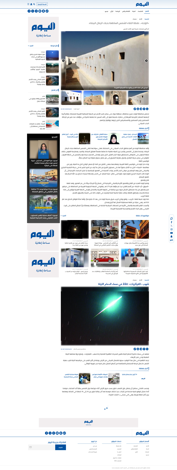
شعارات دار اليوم (117, 458)
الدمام (75, 349)
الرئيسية (147, 19)
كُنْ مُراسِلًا (118, 446)
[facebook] (29, 11)
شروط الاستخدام (93, 452)
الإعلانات (119, 455)
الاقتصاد (140, 11)
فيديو (106, 11)
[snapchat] (43, 11)
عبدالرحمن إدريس (81, 349)
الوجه (75, 109)
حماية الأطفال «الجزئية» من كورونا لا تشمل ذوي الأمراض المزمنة (99, 136)
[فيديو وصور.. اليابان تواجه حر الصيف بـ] (75, 257)
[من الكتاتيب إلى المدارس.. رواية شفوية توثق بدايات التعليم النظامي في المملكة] (105, 229)
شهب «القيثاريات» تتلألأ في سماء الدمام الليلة (123, 284)
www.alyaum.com (117, 468)
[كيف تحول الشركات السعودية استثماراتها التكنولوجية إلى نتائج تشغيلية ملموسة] (135, 257)
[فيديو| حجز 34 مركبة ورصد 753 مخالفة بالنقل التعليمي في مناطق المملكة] (43, 178)
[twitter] (32, 11)
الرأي (111, 11)
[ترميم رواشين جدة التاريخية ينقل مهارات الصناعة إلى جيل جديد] (135, 229)
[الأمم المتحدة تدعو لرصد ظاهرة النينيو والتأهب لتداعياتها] (52, 68)
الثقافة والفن (126, 11)
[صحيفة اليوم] (140, 4)
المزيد (64, 215)
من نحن (95, 446)
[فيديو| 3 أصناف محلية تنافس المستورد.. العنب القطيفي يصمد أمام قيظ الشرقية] (43, 204)
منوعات (135, 19)
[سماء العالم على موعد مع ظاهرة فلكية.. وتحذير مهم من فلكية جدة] (75, 229)
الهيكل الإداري (93, 449)
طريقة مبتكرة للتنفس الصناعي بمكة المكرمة (71, 375)
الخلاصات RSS (117, 461)
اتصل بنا (119, 452)
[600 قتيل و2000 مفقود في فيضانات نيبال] (52, 99)
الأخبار (147, 11)
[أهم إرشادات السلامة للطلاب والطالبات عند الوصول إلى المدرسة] (105, 257)
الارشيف (119, 449)
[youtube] (39, 11)
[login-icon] (31, 4)
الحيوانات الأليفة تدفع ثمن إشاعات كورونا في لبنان (100, 375)
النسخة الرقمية (42, 4)
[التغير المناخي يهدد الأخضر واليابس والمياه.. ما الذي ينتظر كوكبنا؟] (52, 80)
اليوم (78, 109)
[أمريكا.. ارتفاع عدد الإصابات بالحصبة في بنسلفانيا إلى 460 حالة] (52, 125)
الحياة (134, 11)
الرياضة (118, 11)
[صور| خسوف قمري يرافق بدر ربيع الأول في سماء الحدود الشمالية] (52, 55)
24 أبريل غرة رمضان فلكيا (129, 374)
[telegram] (141, 109)
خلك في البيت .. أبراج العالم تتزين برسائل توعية (70, 135)
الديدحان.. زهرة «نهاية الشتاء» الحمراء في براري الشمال (129, 136)
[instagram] (36, 11)
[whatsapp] (138, 109)
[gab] (47, 11)
